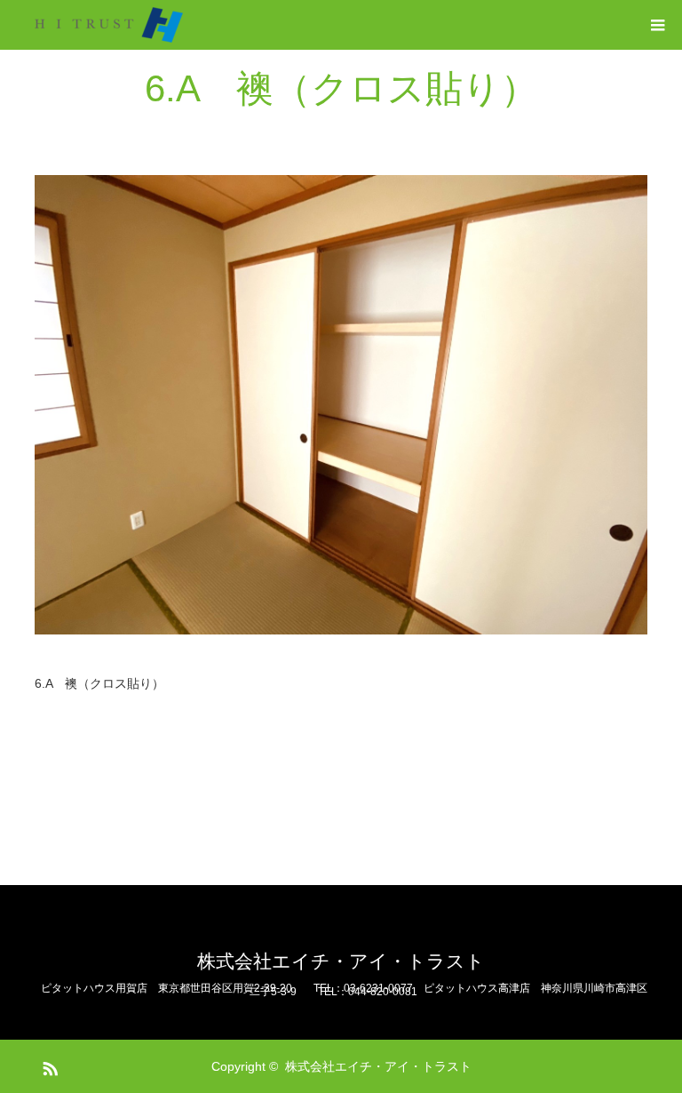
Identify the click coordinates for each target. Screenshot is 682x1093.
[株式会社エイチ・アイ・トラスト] (109, 25)
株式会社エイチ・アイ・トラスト (341, 961)
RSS (48, 1065)
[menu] (657, 25)
